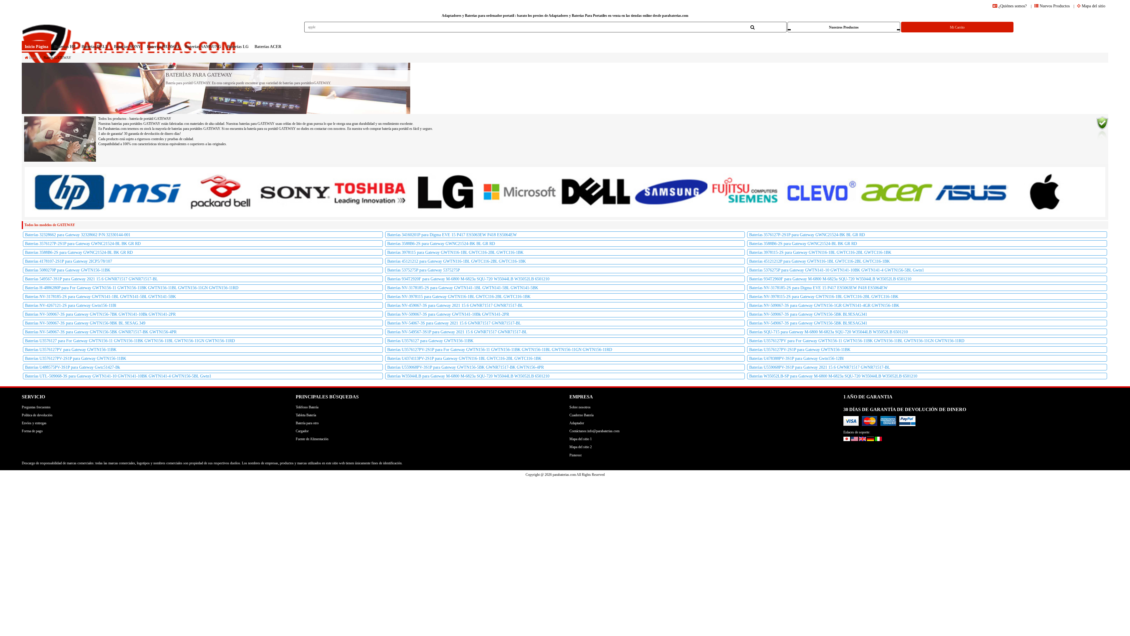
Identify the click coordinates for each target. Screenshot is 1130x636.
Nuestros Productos (844, 27)
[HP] (69, 192)
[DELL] (595, 192)
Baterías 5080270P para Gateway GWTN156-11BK (67, 270)
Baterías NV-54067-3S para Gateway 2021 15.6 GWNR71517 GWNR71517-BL (454, 323)
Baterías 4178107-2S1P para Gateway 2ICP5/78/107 (68, 261)
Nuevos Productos (1054, 6)
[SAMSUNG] (670, 192)
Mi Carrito (957, 27)
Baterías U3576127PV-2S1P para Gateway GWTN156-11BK (799, 349)
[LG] (445, 192)
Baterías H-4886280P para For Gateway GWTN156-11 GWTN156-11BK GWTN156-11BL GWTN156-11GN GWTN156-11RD (131, 288)
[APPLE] (1046, 192)
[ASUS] (971, 192)
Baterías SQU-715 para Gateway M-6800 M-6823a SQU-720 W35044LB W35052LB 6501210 (828, 332)
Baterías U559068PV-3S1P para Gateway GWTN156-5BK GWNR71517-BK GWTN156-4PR (465, 367)
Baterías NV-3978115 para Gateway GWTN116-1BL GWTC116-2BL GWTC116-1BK (459, 296)
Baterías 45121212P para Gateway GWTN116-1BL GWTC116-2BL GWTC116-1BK (819, 261)
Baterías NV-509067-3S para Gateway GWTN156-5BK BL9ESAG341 (808, 314)
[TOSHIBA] (370, 192)
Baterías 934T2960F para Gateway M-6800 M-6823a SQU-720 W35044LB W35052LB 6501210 (830, 279)
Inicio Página (36, 46)
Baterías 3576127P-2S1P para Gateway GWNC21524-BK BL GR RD (807, 235)
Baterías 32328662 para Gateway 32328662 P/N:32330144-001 (77, 235)
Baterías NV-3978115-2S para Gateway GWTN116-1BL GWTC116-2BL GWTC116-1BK (823, 296)
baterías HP (65, 46)
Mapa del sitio (1093, 6)
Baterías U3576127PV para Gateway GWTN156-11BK (71, 349)
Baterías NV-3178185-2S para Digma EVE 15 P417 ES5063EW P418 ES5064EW (818, 288)
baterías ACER (268, 46)
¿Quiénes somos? (1012, 6)
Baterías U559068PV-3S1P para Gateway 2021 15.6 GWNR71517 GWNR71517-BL (819, 367)
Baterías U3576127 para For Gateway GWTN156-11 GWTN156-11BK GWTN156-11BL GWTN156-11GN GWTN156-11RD (130, 341)
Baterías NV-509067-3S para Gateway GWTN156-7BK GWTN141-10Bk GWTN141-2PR (100, 314)
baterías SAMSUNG (203, 46)
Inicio (32, 58)
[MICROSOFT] (520, 192)
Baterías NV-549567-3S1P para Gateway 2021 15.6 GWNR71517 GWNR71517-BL (457, 332)
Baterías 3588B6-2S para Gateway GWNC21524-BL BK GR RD (803, 243)
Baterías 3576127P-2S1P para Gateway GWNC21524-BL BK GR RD (83, 243)
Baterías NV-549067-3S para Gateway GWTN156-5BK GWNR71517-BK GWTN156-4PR (101, 332)
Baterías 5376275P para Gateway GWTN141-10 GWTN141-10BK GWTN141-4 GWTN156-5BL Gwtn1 (836, 270)
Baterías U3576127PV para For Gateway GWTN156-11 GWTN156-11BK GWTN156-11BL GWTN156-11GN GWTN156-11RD (856, 341)
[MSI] (144, 192)
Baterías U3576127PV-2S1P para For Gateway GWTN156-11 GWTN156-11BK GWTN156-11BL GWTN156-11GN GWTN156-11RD (499, 349)
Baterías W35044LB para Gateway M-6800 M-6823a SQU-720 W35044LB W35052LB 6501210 (468, 376)
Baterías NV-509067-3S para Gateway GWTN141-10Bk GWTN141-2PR (448, 314)
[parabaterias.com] (130, 31)
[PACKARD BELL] (220, 192)
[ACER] (896, 192)
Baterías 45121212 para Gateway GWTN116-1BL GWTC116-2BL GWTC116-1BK (456, 261)
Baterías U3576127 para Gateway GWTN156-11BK (430, 341)
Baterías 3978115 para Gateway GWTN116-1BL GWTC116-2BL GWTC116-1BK (455, 252)
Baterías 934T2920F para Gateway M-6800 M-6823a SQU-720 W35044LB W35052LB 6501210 (468, 279)
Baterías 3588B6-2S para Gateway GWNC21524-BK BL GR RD (441, 243)
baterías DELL (95, 46)
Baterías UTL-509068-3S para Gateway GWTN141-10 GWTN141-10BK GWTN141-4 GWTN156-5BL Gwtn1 (118, 376)
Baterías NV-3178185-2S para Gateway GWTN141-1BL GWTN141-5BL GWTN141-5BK (462, 288)
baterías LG (238, 46)
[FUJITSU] (745, 192)
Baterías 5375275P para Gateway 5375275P (423, 270)
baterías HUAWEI (163, 46)
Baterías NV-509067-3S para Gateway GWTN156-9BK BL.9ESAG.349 (85, 323)
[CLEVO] (821, 192)
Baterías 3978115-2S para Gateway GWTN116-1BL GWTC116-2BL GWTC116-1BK (820, 252)
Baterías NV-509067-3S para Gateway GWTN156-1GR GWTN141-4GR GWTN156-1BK (824, 305)
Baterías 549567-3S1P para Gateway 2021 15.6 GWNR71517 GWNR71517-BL (91, 279)
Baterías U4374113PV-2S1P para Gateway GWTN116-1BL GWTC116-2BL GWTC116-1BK (464, 358)
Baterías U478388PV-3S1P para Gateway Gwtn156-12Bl (796, 358)
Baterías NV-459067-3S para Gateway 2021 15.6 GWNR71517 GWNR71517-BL (455, 305)
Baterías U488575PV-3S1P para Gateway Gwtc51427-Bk (72, 367)
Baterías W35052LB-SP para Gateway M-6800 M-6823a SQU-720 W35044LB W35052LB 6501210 (833, 376)
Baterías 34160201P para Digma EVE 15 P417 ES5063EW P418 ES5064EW (452, 235)
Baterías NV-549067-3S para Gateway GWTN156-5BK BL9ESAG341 (808, 323)
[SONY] (295, 192)
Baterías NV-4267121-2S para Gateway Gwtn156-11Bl (70, 305)
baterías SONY (127, 46)
